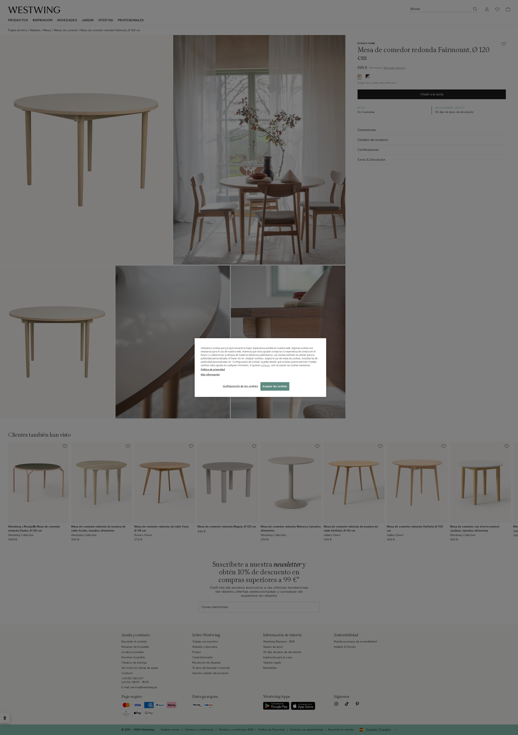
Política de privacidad (213, 369)
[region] (260, 367)
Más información (210, 374)
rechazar (265, 365)
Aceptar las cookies (275, 386)
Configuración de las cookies (240, 386)
